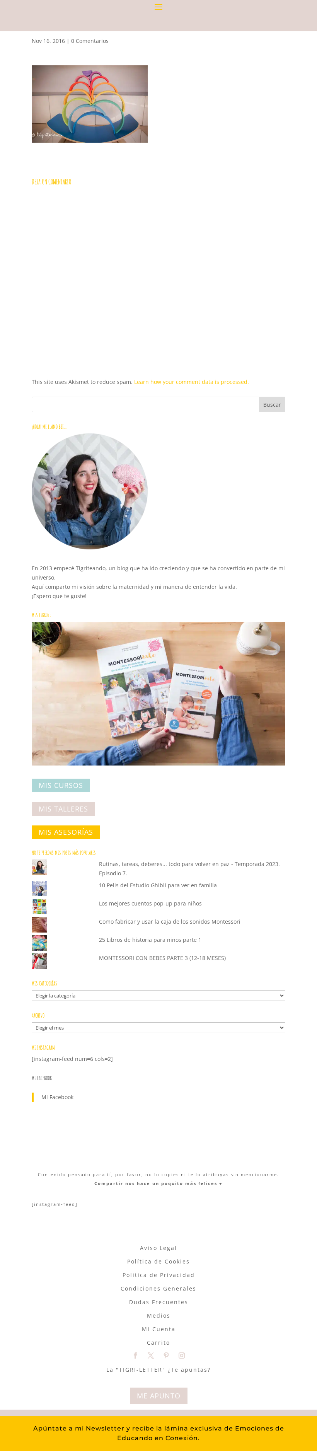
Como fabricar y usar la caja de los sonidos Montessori (169, 921)
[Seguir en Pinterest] (166, 1355)
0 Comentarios (90, 40)
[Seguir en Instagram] (182, 1355)
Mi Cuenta (159, 1329)
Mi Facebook (42, 1078)
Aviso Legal (158, 1248)
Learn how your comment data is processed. (191, 381)
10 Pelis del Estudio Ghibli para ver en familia (158, 885)
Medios (158, 1315)
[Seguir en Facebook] (135, 1355)
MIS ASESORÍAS (66, 832)
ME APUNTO (159, 1395)
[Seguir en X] (151, 1355)
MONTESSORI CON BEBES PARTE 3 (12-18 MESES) (162, 958)
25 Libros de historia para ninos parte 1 (150, 939)
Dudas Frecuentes (158, 1302)
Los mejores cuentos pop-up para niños (150, 903)
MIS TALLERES (63, 808)
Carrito (158, 1342)
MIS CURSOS (61, 785)
